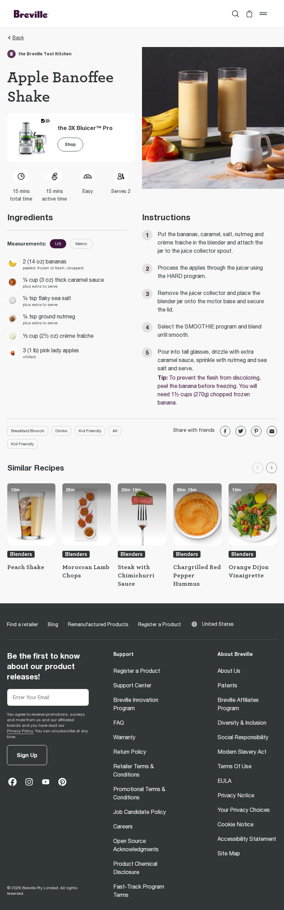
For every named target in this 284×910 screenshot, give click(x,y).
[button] (249, 13)
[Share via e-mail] (272, 431)
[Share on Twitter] (241, 431)
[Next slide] (271, 467)
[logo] (31, 14)
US (58, 243)
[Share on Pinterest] (256, 431)
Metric (81, 243)
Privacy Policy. (20, 730)
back (18, 37)
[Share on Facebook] (225, 431)
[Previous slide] (257, 467)
